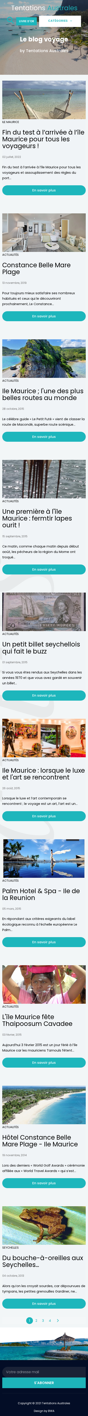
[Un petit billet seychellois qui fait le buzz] (44, 612)
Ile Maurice (10, 122)
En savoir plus (44, 190)
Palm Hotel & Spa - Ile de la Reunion (41, 894)
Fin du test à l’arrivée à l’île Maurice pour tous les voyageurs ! (43, 139)
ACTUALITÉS (10, 255)
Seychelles (10, 1247)
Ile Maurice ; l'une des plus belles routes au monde (42, 394)
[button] (10, 21)
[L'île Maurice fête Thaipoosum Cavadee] (44, 984)
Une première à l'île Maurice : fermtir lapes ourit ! (37, 518)
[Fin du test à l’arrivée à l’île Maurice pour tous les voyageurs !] (44, 100)
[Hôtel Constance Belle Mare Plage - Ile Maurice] (44, 1105)
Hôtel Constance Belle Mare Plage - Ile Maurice (40, 1141)
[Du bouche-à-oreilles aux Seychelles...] (44, 1225)
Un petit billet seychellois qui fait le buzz (41, 648)
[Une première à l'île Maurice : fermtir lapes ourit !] (44, 479)
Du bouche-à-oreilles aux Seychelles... (42, 1261)
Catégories (58, 21)
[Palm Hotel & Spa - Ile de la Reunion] (44, 858)
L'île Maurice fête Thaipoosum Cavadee (37, 1020)
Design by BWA (44, 1411)
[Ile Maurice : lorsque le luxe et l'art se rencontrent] (44, 738)
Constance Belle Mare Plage (36, 268)
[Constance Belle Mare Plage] (44, 232)
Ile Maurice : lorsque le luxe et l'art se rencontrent (43, 774)
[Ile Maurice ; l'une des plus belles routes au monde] (44, 358)
